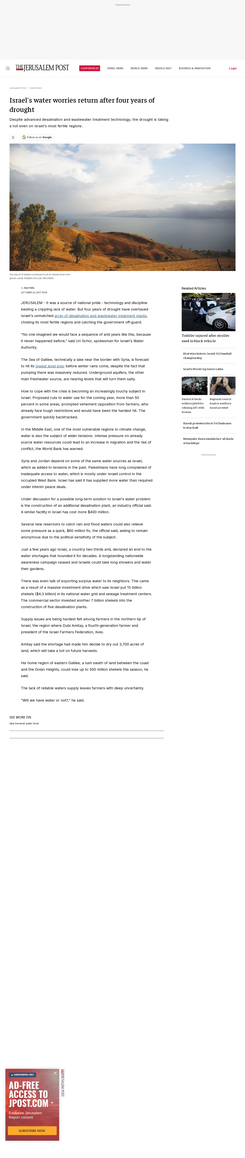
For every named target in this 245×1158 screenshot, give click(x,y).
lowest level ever (50, 366)
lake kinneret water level (24, 723)
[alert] (32, 1117)
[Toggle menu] (7, 68)
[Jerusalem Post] (40, 68)
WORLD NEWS (139, 68)
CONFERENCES (90, 68)
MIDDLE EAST (163, 68)
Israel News (36, 88)
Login (233, 68)
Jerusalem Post (18, 88)
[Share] (13, 137)
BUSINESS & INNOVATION (194, 68)
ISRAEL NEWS (115, 68)
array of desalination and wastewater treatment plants (101, 316)
